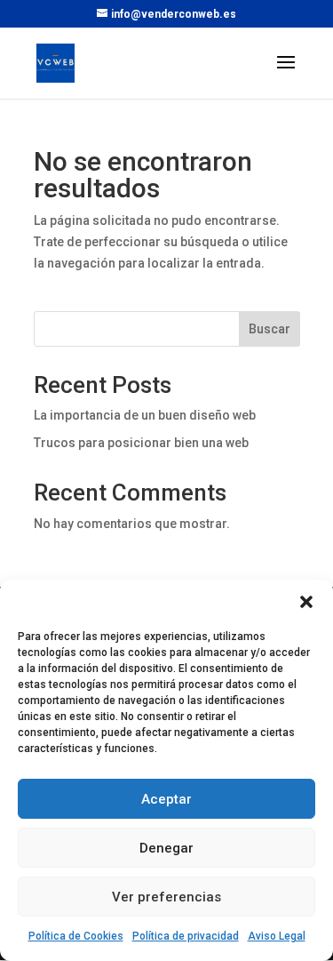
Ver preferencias (166, 897)
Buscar (269, 329)
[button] (306, 602)
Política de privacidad (185, 936)
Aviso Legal (276, 936)
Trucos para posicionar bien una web (141, 443)
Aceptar (166, 799)
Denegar (166, 848)
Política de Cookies (75, 936)
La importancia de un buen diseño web (145, 415)
